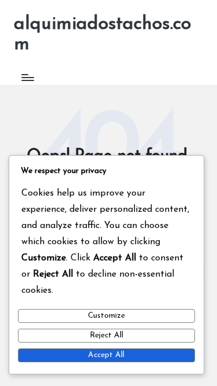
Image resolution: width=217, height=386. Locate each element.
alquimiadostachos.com (102, 34)
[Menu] (27, 77)
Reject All (106, 335)
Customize (106, 315)
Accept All (106, 355)
